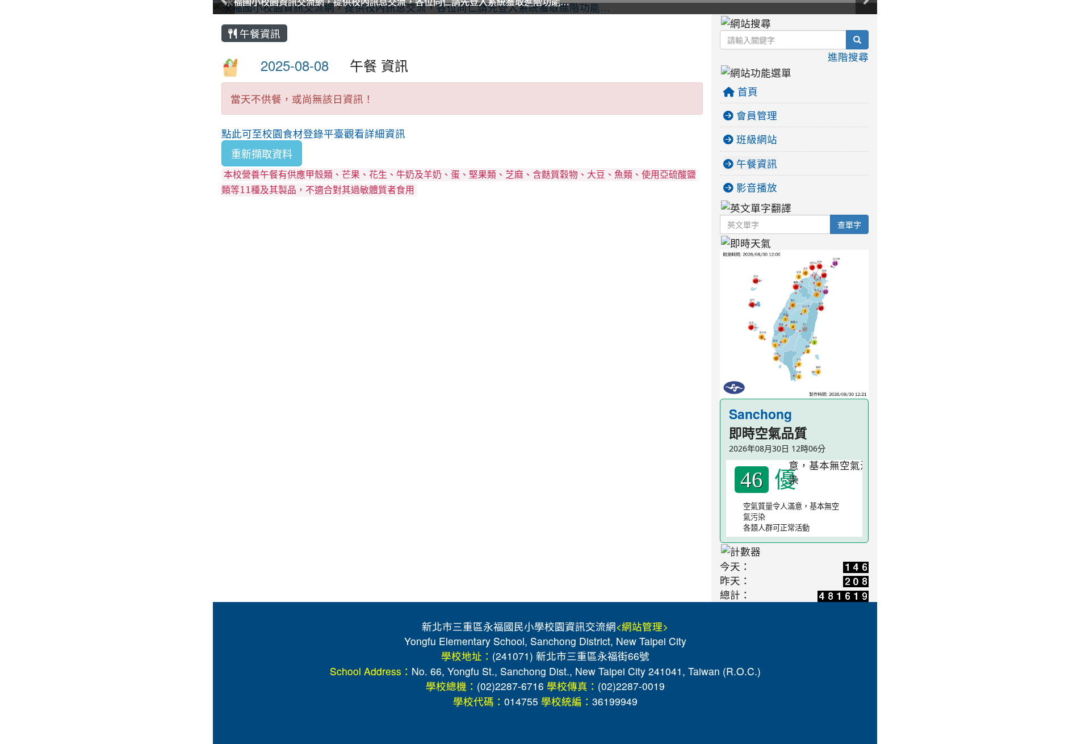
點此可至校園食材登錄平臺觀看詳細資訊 (313, 133)
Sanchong (760, 413)
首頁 (746, 91)
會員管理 (755, 115)
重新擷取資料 (261, 153)
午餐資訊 (258, 33)
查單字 (849, 224)
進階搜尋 (848, 56)
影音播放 (755, 187)
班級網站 (755, 139)
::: (224, 18)
